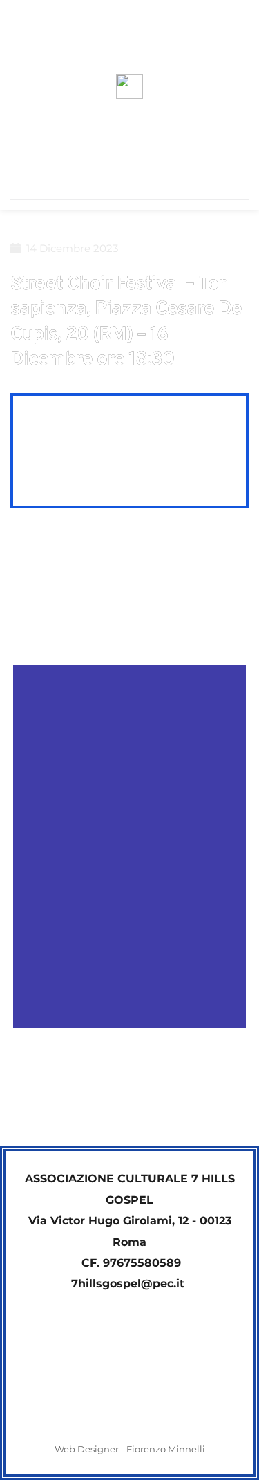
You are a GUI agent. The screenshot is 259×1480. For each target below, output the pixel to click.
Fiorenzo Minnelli (165, 1448)
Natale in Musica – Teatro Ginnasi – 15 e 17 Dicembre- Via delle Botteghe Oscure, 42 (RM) (65, 1097)
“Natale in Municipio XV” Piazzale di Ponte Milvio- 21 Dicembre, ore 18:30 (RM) (186, 1097)
